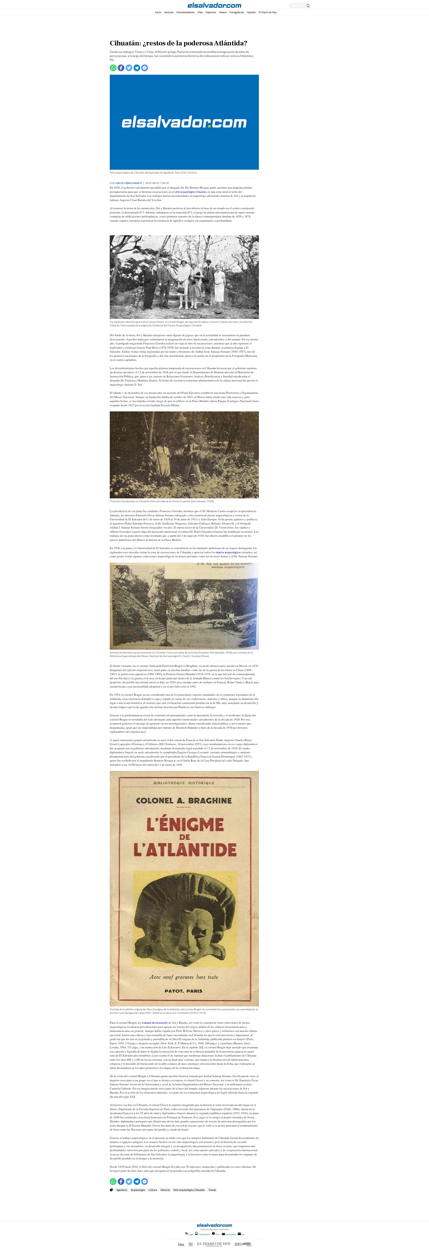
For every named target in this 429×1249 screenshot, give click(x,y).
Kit (243, 1234)
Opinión (251, 12)
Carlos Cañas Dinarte (128, 183)
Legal (191, 1234)
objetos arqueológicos (228, 552)
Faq (217, 1234)
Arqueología (138, 1189)
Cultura (152, 1189)
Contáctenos (204, 1234)
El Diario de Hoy (268, 12)
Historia (165, 1189)
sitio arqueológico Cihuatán (190, 191)
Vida (200, 12)
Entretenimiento (185, 12)
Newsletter (231, 1234)
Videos (223, 12)
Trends (212, 1189)
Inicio (158, 12)
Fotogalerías (237, 12)
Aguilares (121, 1189)
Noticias (169, 12)
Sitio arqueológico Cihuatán (189, 1189)
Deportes (210, 12)
